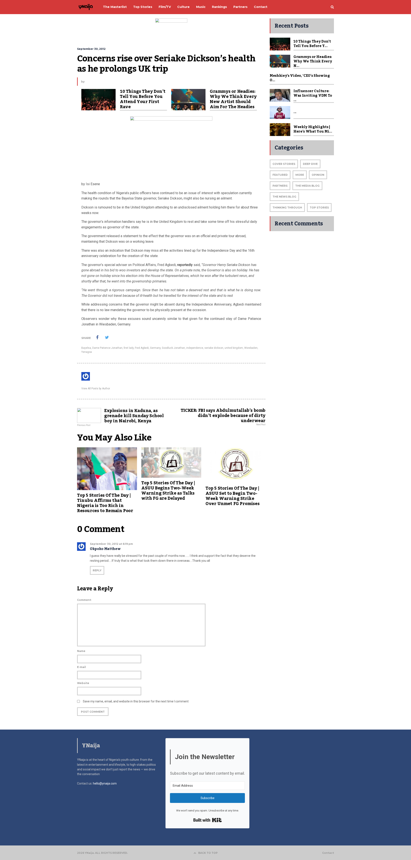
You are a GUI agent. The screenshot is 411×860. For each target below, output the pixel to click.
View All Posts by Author (95, 388)
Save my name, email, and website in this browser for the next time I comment (136, 701)
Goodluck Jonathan (173, 347)
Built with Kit (207, 820)
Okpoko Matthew (105, 548)
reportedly (185, 265)
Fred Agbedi (142, 347)
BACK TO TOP (208, 852)
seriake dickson (213, 347)
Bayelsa (86, 347)
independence (194, 347)
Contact (328, 853)
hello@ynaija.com (105, 783)
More (299, 174)
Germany (155, 347)
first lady (129, 347)
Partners (280, 185)
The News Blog (284, 196)
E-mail (81, 667)
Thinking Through (287, 207)
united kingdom (234, 347)
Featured (280, 174)
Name (81, 651)
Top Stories (319, 207)
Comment (84, 599)
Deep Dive (310, 163)
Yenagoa (86, 351)
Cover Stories (284, 163)
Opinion (318, 174)
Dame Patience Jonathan (107, 347)
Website (83, 683)
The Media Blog (307, 185)
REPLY (97, 570)
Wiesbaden (251, 347)
